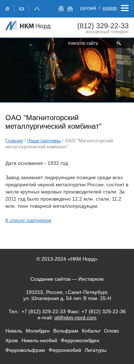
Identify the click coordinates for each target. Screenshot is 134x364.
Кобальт (91, 331)
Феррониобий (65, 350)
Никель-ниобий (39, 340)
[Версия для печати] (61, 8)
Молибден (38, 331)
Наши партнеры (44, 140)
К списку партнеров (28, 220)
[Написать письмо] (21, 8)
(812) (103, 26)
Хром (11, 340)
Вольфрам (65, 331)
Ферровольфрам (25, 350)
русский (88, 8)
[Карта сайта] (37, 8)
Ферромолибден (80, 340)
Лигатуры (95, 350)
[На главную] (28, 25)
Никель (13, 331)
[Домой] (7, 8)
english (110, 8)
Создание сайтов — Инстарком (67, 279)
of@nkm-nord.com (75, 317)
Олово (111, 331)
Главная (14, 140)
